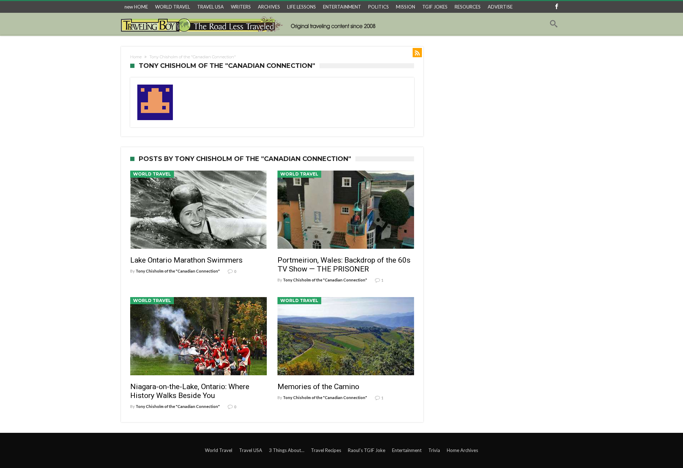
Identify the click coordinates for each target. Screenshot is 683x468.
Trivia (434, 450)
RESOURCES (468, 7)
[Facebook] (556, 7)
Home (136, 56)
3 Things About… (286, 450)
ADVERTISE (500, 7)
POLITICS (378, 7)
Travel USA (250, 450)
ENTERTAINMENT (342, 7)
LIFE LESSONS (301, 7)
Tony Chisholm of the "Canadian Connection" (178, 271)
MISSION (405, 7)
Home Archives (462, 450)
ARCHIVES (269, 7)
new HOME (136, 7)
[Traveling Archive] (250, 23)
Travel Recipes (326, 450)
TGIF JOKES (435, 7)
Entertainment (407, 450)
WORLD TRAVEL (172, 7)
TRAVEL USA (210, 7)
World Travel (152, 174)
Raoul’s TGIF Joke (366, 450)
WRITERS (241, 7)
